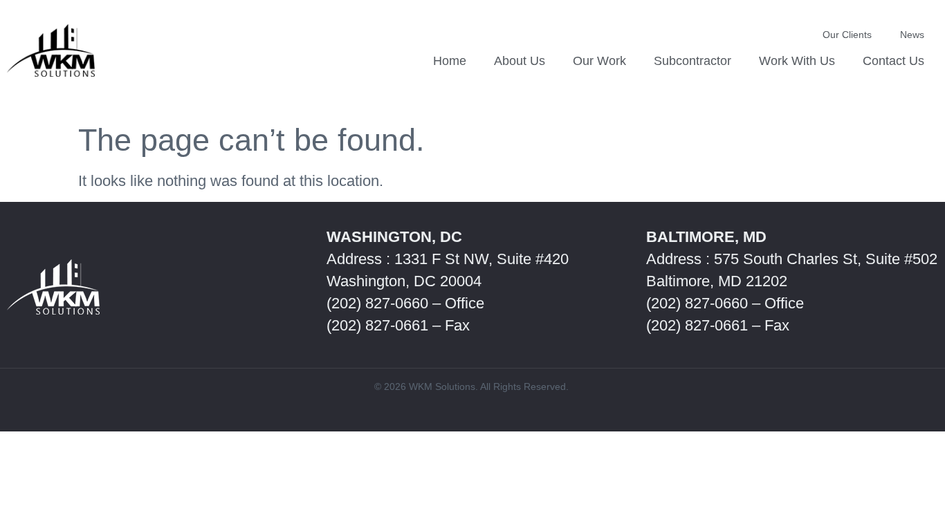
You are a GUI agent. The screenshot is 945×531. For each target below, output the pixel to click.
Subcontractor (692, 61)
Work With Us (797, 61)
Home (449, 61)
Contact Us (893, 61)
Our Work (599, 61)
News (912, 34)
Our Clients (847, 34)
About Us (519, 61)
